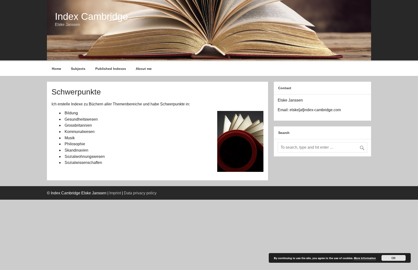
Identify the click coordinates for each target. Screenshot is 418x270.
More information (365, 258)
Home (56, 69)
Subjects (78, 69)
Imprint (115, 193)
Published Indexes (110, 69)
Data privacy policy (140, 193)
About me (144, 69)
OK (393, 258)
